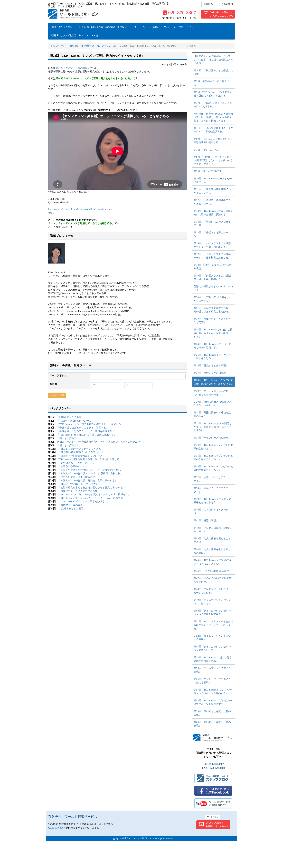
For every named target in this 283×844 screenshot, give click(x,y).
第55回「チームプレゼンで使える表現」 (212, 670)
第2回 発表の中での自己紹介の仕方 (213, 83)
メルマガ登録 (57, 395)
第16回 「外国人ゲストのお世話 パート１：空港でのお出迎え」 (213, 245)
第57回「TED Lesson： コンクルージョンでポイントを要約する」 (213, 691)
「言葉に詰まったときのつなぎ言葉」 (79, 491)
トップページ (58, 45)
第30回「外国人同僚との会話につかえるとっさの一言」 (212, 403)
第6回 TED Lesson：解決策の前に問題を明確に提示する (213, 141)
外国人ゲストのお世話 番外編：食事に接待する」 (89, 480)
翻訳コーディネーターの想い (169, 27)
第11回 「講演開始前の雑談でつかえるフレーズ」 (212, 191)
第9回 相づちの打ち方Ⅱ (208, 171)
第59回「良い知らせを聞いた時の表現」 (212, 713)
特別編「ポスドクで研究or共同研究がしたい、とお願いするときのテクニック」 (101, 441)
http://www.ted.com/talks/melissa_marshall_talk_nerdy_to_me (80, 209)
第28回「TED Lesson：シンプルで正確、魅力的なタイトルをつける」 (213, 382)
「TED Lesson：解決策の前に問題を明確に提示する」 (86, 434)
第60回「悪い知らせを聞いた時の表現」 (212, 724)
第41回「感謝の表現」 (206, 520)
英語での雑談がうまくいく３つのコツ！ (213, 288)
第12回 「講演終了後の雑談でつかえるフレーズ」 (212, 202)
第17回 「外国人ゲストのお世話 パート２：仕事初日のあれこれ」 (213, 256)
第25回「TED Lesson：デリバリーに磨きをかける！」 (212, 357)
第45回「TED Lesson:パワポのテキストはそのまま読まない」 (213, 562)
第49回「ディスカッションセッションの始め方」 (212, 602)
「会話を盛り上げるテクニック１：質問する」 (82, 427)
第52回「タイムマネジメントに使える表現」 (212, 637)
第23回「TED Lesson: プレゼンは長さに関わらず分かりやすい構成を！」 (213, 333)
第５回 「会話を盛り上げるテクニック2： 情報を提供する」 (213, 130)
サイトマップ (213, 817)
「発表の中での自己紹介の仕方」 (75, 420)
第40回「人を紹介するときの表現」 (211, 511)
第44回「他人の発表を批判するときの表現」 (212, 551)
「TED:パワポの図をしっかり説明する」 (80, 484)
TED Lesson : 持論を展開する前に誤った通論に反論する (88, 459)
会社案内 (208, 4)
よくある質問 (226, 4)
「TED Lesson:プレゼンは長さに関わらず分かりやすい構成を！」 (94, 494)
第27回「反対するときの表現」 (73, 68)
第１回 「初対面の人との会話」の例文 (213, 72)
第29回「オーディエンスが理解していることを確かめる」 (212, 393)
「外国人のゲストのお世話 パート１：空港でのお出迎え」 (91, 470)
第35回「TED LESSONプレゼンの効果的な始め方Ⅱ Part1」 (213, 457)
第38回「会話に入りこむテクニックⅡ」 (212, 490)
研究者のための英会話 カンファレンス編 (74, 35)
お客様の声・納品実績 (103, 27)
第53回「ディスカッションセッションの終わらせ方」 (212, 648)
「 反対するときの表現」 (72, 508)
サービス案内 (81, 27)
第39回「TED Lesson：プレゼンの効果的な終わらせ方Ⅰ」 (212, 501)
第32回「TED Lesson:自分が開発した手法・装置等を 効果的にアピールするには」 (213, 427)
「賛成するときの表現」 (71, 505)
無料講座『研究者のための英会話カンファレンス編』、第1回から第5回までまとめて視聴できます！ (213, 117)
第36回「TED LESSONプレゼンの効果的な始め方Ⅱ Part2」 (213, 468)
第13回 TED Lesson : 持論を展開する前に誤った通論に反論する (213, 213)
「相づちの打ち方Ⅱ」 (69, 445)
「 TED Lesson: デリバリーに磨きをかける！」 (84, 501)
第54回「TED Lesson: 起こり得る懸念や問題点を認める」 (213, 659)
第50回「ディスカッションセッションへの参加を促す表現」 (212, 612)
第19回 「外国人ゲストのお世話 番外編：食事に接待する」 (213, 277)
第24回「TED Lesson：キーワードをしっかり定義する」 (212, 346)
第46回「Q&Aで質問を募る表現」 (212, 571)
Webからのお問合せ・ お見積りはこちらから (221, 14)
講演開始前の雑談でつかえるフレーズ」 (83, 452)
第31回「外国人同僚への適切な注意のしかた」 (212, 414)
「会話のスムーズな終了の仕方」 (76, 463)
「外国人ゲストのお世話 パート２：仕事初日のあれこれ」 (90, 473)
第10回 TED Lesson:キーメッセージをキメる (213, 180)
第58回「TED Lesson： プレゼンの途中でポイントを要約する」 (213, 702)
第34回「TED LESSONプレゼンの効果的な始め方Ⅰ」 (213, 447)
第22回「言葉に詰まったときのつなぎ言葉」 (212, 321)
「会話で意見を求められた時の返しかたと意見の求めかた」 (91, 487)
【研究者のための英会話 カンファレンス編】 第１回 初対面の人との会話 (213, 60)
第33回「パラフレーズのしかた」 (212, 437)
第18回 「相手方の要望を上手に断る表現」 (212, 267)
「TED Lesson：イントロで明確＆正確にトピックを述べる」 (90, 424)
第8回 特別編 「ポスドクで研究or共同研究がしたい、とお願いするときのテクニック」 (213, 160)
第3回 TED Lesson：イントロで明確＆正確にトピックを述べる (213, 94)
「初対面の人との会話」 (70, 417)
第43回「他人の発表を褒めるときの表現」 (212, 540)
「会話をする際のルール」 (73, 466)
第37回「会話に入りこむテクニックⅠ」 (212, 479)
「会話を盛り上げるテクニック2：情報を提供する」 (86, 431)
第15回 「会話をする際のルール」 (211, 234)
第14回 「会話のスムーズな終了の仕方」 (212, 223)
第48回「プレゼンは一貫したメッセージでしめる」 (212, 591)
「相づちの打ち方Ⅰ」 (69, 438)
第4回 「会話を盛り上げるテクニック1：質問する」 (213, 105)
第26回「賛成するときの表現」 (211, 365)
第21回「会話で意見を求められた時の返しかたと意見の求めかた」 (212, 310)
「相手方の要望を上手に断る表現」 (77, 477)
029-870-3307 (182, 12)
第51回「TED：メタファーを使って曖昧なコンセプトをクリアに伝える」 (213, 625)
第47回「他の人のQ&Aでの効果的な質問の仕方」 (212, 580)
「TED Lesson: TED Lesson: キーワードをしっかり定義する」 (91, 498)
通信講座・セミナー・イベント (134, 27)
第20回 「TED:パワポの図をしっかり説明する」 (212, 299)
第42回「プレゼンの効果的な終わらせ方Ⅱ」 (212, 530)
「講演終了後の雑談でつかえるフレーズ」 (81, 456)
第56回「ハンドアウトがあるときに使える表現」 (212, 681)
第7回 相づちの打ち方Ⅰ (208, 149)
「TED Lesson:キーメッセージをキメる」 (80, 448)
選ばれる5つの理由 (61, 27)
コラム (190, 27)
